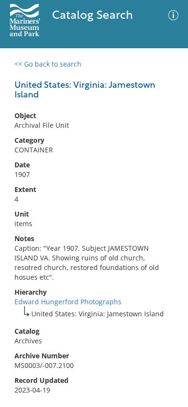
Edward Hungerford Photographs (67, 301)
